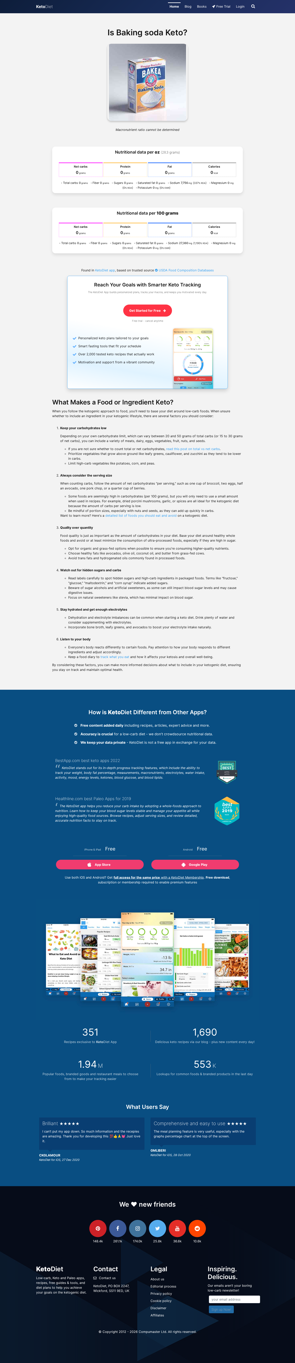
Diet (44, 6)
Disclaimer (158, 1308)
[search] (253, 6)
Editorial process (163, 1286)
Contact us (107, 1278)
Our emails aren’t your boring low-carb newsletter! (230, 1288)
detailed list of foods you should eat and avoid (141, 515)
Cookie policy (161, 1301)
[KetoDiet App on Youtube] (177, 1228)
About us (157, 1279)
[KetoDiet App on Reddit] (197, 1228)
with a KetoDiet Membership (159, 877)
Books (201, 6)
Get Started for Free (145, 311)
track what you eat (115, 657)
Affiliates (157, 1315)
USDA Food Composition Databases (186, 270)
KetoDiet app (105, 270)
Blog (188, 6)
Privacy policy (161, 1294)
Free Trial (223, 6)
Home (174, 6)
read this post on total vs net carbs (193, 449)
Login (240, 6)
